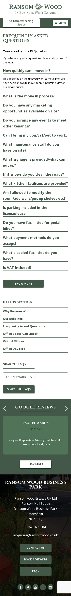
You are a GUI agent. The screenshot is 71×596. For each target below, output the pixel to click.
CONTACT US (36, 547)
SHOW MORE (23, 283)
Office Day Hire (14, 349)
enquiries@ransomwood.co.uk (35, 535)
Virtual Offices (13, 341)
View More (35, 464)
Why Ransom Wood (17, 311)
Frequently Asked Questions (24, 326)
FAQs (35, 571)
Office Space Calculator (20, 334)
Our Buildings (13, 319)
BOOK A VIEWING (35, 559)
